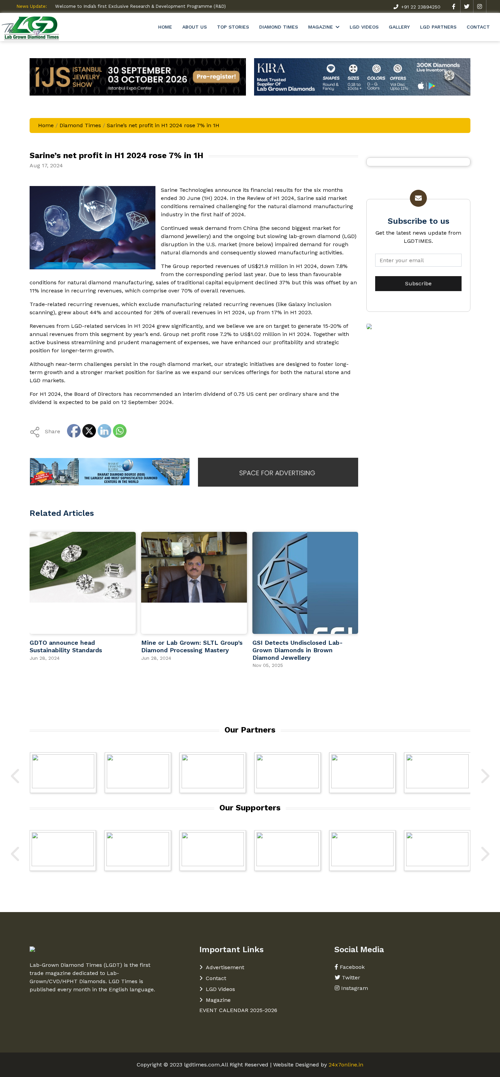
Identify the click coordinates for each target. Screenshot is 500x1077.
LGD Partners (438, 27)
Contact (478, 27)
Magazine (320, 27)
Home (165, 27)
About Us (194, 27)
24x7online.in (346, 1064)
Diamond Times (278, 27)
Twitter (351, 977)
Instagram (354, 988)
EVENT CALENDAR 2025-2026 (238, 1010)
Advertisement (225, 967)
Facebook (352, 967)
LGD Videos (364, 27)
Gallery (399, 27)
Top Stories (233, 27)
